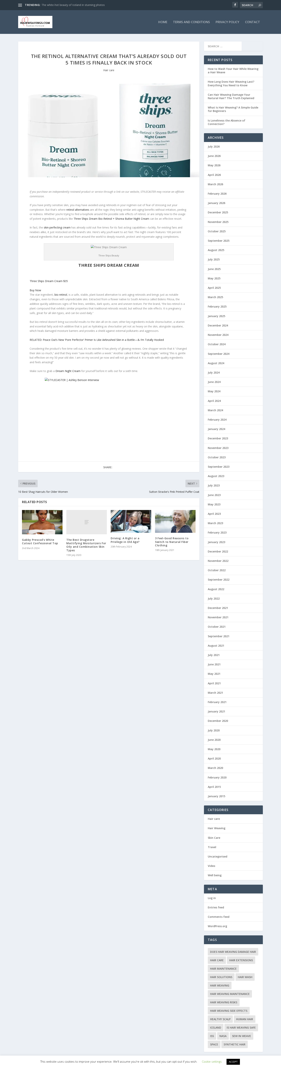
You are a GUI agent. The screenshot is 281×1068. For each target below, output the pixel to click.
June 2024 (214, 382)
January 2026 (216, 203)
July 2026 (214, 146)
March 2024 (215, 410)
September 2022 (218, 579)
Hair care (108, 70)
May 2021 (214, 674)
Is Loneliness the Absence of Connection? (226, 122)
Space (214, 1044)
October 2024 (217, 344)
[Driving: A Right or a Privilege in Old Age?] (131, 521)
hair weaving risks (223, 1002)
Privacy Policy (227, 22)
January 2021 (216, 711)
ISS (212, 1036)
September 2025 (218, 240)
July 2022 (214, 598)
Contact (252, 22)
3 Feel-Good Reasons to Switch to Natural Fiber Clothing (171, 541)
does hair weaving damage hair (233, 952)
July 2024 (214, 372)
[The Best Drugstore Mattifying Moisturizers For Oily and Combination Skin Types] (86, 522)
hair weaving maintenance (230, 994)
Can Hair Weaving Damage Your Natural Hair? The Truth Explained (231, 96)
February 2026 (217, 193)
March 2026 (215, 184)
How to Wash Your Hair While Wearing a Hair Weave (233, 70)
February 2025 (217, 306)
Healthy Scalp (220, 1019)
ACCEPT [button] (233, 1061)
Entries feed (216, 907)
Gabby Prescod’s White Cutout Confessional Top (40, 541)
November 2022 (218, 561)
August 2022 (216, 589)
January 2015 (216, 796)
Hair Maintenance (223, 968)
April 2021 (214, 683)
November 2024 (218, 335)
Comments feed (218, 917)
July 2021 (214, 655)
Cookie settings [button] (212, 1061)
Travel (212, 847)
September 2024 (218, 354)
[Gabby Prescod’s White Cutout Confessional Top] (42, 522)
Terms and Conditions (191, 22)
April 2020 (214, 758)
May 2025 (214, 278)
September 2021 (218, 636)
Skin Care (214, 838)
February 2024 (217, 419)
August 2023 (216, 476)
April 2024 (214, 401)
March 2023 (215, 523)
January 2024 (216, 429)
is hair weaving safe (241, 1027)
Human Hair (244, 1019)
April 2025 (214, 288)
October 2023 (217, 457)
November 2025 (218, 222)
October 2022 (217, 570)
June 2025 (214, 269)
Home (162, 22)
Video (211, 866)
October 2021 (217, 626)
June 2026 (214, 156)
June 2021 (214, 664)
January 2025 (216, 316)
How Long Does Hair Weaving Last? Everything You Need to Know (231, 83)
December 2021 (218, 608)
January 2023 (216, 542)
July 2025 (214, 259)
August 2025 (216, 250)
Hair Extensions (241, 960)
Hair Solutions (221, 977)
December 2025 (218, 212)
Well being (215, 875)
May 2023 (214, 504)
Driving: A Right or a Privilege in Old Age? (125, 539)
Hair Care (217, 960)
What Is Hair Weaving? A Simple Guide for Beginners (233, 109)
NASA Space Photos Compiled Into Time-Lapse (70, 5)
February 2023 (217, 532)
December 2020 (218, 721)
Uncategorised (217, 856)
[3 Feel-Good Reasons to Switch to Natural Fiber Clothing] (175, 521)
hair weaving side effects (228, 1011)
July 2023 (214, 485)
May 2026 (214, 165)
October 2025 (217, 231)
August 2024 (216, 363)
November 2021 (218, 617)
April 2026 (214, 175)
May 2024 (214, 391)
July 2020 (214, 730)
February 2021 (217, 702)
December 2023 (218, 438)
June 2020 (214, 740)
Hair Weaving (216, 828)
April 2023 (214, 514)
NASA (223, 1036)
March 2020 (215, 768)
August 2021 (216, 645)
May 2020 (214, 749)
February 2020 (217, 777)
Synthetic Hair (234, 1044)
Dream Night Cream (67, 371)
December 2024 (218, 325)
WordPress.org (217, 926)
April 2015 (214, 787)
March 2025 (215, 297)
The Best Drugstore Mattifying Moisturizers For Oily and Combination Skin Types (86, 545)
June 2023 (214, 495)
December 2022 (218, 551)
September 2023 (218, 466)
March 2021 (215, 692)
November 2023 (218, 448)
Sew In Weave (241, 1036)
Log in (212, 898)
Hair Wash (245, 977)
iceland (215, 1027)
